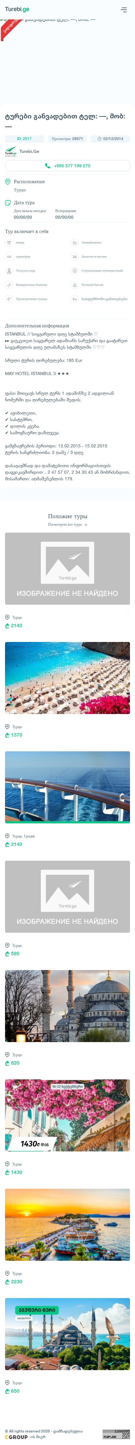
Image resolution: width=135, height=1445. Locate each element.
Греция (29, 836)
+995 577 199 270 (72, 165)
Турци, (17, 836)
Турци (17, 617)
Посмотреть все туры (65, 524)
